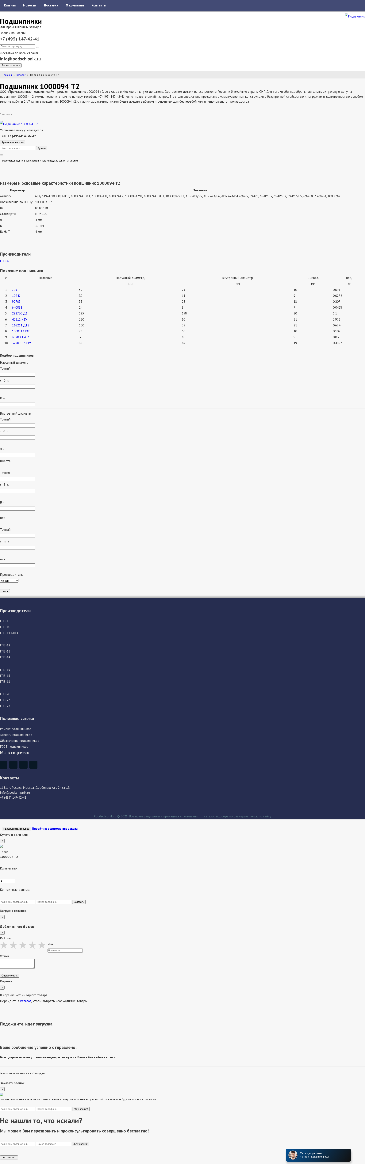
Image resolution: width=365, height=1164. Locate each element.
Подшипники (21, 21)
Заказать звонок (11, 65)
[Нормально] (24, 945)
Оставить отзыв (27, 114)
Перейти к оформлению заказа (55, 828)
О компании (75, 5)
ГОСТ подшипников (14, 746)
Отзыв (4, 956)
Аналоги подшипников (16, 734)
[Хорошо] (33, 945)
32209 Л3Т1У (21, 343)
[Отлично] (43, 945)
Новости (29, 5)
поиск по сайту (260, 816)
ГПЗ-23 (5, 700)
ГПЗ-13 (5, 651)
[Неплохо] (14, 945)
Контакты (98, 5)
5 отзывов (6, 114)
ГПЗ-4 (4, 261)
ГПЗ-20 (5, 694)
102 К (16, 295)
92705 (16, 301)
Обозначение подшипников (19, 740)
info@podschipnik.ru (20, 59)
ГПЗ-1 (4, 621)
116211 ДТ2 (20, 325)
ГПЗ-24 (5, 706)
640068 (17, 307)
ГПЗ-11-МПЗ (9, 633)
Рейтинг (6, 938)
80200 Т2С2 (20, 337)
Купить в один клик (13, 142)
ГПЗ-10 (5, 627)
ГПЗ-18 (5, 681)
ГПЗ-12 (5, 645)
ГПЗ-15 (5, 670)
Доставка (51, 5)
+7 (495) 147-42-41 (20, 39)
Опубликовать (10, 975)
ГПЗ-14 (5, 657)
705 (14, 289)
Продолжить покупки (16, 828)
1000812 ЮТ (21, 331)
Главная (10, 5)
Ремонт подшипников (15, 729)
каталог (25, 1001)
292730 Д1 (19, 313)
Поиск (5, 591)
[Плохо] (5, 945)
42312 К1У (19, 319)
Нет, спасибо (9, 1157)
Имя (50, 944)
